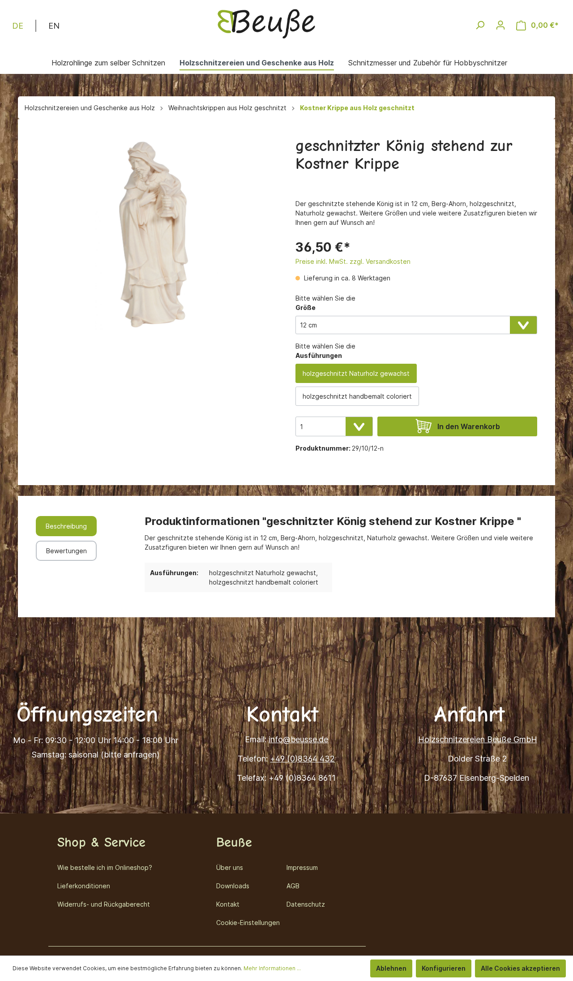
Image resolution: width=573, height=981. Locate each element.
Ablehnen (391, 968)
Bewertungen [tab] (66, 551)
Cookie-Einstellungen (248, 922)
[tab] (66, 526)
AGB (292, 886)
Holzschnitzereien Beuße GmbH (477, 739)
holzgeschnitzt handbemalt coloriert (357, 396)
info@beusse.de (298, 739)
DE (17, 25)
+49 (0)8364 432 (302, 758)
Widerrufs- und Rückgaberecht (103, 904)
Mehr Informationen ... (272, 968)
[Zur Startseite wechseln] (266, 23)
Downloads (232, 886)
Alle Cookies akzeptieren (520, 968)
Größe (305, 307)
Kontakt (227, 904)
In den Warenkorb (468, 426)
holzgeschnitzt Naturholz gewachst (356, 373)
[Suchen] (480, 25)
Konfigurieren (444, 968)
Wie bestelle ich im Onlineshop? (104, 867)
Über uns (229, 867)
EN (54, 25)
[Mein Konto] (500, 25)
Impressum (302, 867)
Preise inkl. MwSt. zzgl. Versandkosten (353, 261)
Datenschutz (305, 904)
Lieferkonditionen (83, 886)
